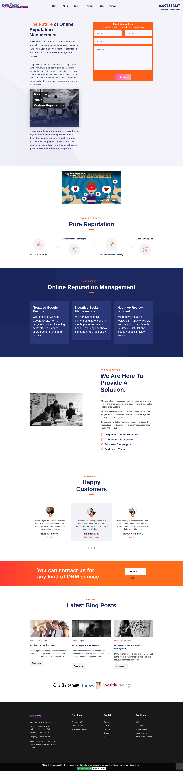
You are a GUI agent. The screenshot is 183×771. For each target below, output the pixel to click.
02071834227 (169, 5)
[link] (49, 322)
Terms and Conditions (144, 737)
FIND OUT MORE (99, 768)
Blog (102, 6)
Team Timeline (141, 733)
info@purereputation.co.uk (170, 9)
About (65, 6)
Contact (112, 6)
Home (55, 6)
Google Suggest (141, 729)
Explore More (133, 572)
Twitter (106, 726)
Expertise (139, 726)
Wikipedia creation (79, 729)
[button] (88, 548)
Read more (36, 663)
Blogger (107, 733)
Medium (107, 737)
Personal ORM (78, 722)
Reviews (90, 6)
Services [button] (78, 6)
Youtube (107, 729)
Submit (123, 77)
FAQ (137, 722)
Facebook (107, 722)
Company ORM (78, 726)
